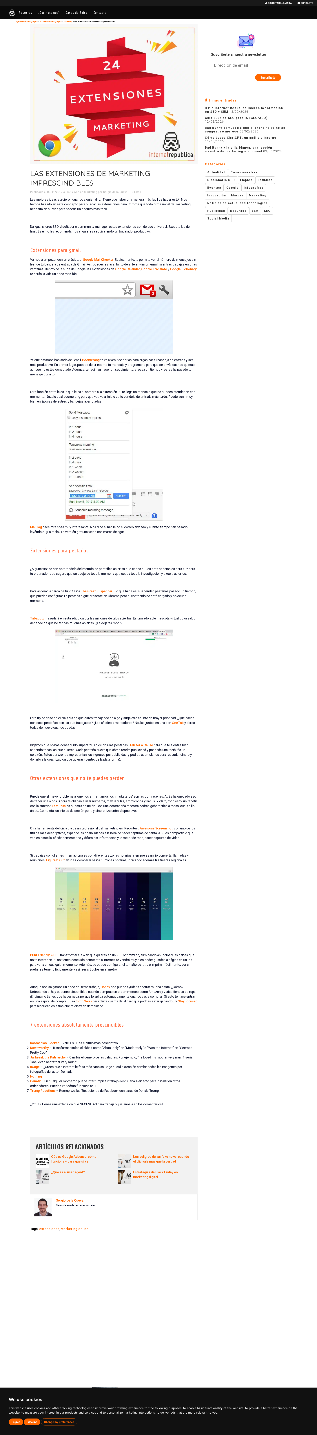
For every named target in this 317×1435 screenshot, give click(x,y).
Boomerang (91, 360)
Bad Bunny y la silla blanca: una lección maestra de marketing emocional (238, 149)
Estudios (265, 180)
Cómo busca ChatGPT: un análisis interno (240, 137)
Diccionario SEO (221, 180)
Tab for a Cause (141, 745)
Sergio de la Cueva (115, 192)
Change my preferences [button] (59, 1421)
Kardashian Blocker (44, 1043)
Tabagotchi (39, 618)
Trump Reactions (43, 1091)
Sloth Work (84, 1001)
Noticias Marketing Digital (51, 22)
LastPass (59, 806)
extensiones (49, 1229)
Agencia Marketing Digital (27, 22)
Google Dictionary (183, 269)
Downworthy (39, 1048)
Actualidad (216, 172)
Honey (105, 987)
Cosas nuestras (244, 172)
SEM (255, 211)
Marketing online (74, 1229)
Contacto (306, 3)
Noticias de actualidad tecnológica (237, 203)
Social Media (218, 218)
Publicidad (216, 211)
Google (232, 187)
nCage (35, 1067)
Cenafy (35, 1081)
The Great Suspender (96, 591)
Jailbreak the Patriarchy (48, 1057)
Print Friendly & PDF (44, 955)
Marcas (237, 195)
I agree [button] (16, 1421)
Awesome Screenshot (156, 828)
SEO (267, 211)
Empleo (246, 180)
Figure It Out (55, 860)
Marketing (68, 22)
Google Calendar (127, 269)
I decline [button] (32, 1421)
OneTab (178, 723)
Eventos (214, 187)
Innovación (216, 195)
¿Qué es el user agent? (68, 1172)
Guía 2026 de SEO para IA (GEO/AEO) (236, 118)
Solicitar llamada (279, 3)
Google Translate (154, 269)
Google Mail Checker (98, 259)
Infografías (253, 187)
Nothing (36, 1076)
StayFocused (187, 1001)
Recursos (238, 211)
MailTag (36, 527)
